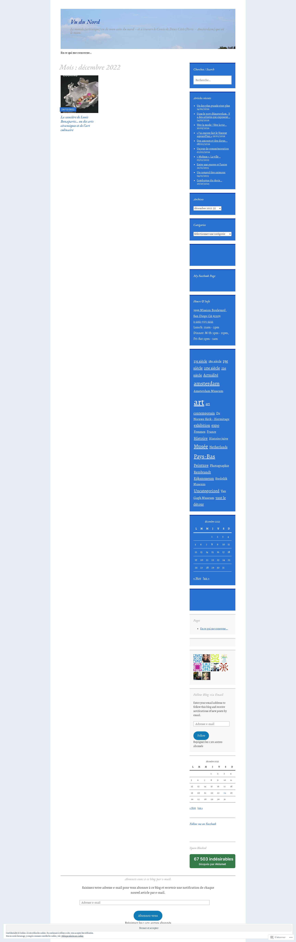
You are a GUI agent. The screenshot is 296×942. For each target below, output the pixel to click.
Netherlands (218, 447)
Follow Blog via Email (208, 695)
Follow (201, 736)
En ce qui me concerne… (76, 53)
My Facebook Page (204, 276)
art (199, 402)
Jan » (206, 578)
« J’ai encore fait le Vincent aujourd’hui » (212, 134)
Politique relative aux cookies (72, 936)
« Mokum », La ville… (209, 157)
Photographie (219, 465)
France (211, 431)
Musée (201, 446)
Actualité (210, 375)
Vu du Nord (85, 22)
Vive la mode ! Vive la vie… (212, 125)
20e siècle (212, 368)
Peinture (201, 465)
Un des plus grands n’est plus (213, 106)
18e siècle (214, 361)
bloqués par (214, 862)
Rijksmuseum (204, 478)
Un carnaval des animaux (211, 172)
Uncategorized (206, 490)
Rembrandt (202, 472)
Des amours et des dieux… (212, 141)
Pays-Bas (204, 456)
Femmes (199, 431)
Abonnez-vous (148, 915)
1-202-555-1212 (203, 321)
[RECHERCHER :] (212, 80)
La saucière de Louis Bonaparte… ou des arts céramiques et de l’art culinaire (77, 123)
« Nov (197, 578)
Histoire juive (218, 438)
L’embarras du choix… (209, 180)
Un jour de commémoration (213, 149)
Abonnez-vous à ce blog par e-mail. (148, 879)
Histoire (201, 438)
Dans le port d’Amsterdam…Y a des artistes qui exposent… (213, 115)
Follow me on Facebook (203, 824)
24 (223, 560)
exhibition (202, 425)
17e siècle (200, 361)
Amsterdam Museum (208, 391)
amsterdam (207, 383)
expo (215, 425)
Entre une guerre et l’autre (212, 164)
